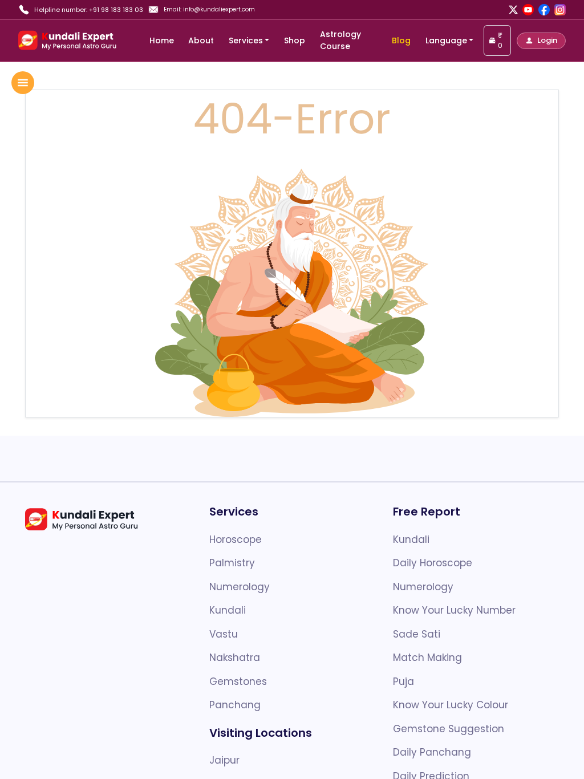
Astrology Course (340, 40)
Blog (401, 40)
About (201, 40)
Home (161, 40)
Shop (294, 40)
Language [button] (446, 40)
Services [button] (246, 40)
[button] (541, 41)
